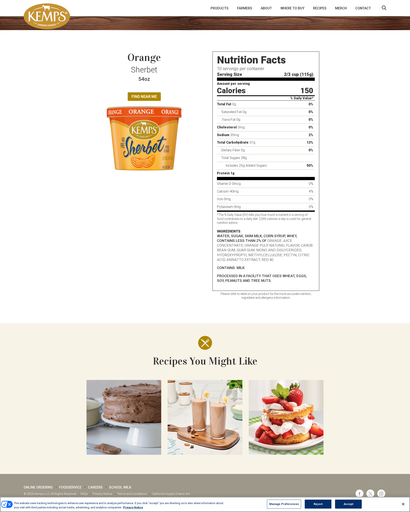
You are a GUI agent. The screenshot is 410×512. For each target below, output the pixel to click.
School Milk (120, 487)
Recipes (320, 8)
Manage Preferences (284, 504)
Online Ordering (38, 487)
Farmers (244, 8)
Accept (348, 504)
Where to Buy (292, 8)
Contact (363, 8)
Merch (341, 8)
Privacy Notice (102, 494)
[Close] (403, 504)
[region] (205, 504)
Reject (318, 504)
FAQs (84, 494)
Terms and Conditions (132, 494)
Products (219, 8)
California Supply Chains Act (171, 494)
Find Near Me (144, 96)
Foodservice (70, 487)
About (266, 8)
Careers (95, 487)
